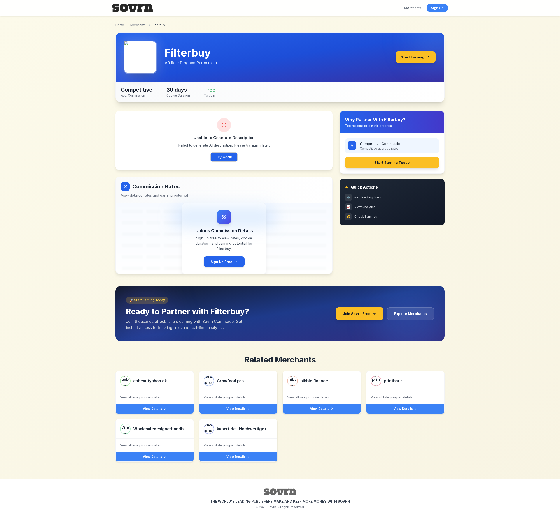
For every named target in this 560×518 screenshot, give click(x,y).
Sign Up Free (221, 262)
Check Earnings (361, 216)
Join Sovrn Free (356, 313)
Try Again (224, 157)
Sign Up (437, 8)
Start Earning (412, 57)
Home (120, 25)
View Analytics (360, 207)
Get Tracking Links (363, 197)
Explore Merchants (410, 313)
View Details (152, 408)
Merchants (412, 8)
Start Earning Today (392, 162)
